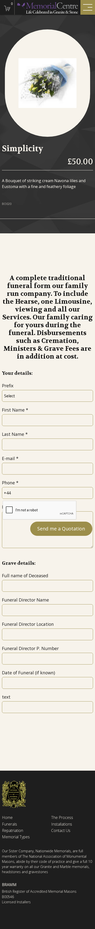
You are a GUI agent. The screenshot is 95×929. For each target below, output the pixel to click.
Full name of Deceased (25, 575)
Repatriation (12, 830)
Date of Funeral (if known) (28, 673)
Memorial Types (16, 837)
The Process (62, 817)
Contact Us (60, 830)
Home (7, 817)
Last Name (13, 434)
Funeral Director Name (25, 600)
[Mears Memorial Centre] (47, 7)
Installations (61, 824)
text (6, 697)
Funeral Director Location (28, 624)
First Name (13, 410)
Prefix (7, 386)
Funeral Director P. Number (30, 648)
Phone (8, 483)
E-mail (8, 458)
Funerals (9, 824)
